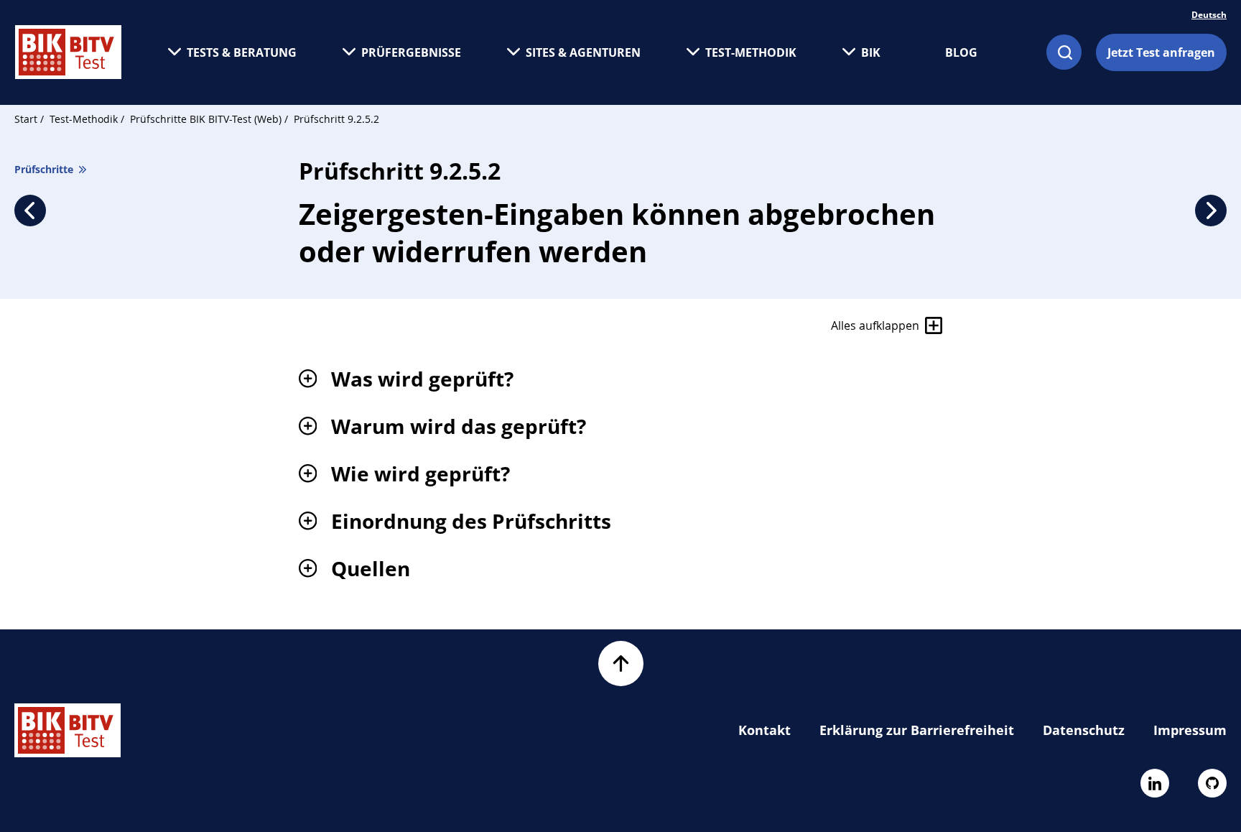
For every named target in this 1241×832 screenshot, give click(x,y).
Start (25, 119)
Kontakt (764, 730)
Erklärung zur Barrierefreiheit (916, 730)
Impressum (1190, 730)
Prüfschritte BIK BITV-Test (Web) (207, 119)
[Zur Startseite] (68, 52)
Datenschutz (1084, 730)
